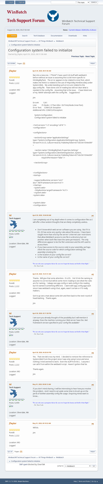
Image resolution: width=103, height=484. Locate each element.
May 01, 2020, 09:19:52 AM (42, 423)
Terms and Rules (84, 481)
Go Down (11, 63)
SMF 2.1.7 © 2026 (11, 481)
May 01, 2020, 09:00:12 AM (42, 384)
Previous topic (77, 56)
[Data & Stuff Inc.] (10, 86)
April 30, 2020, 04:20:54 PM (42, 352)
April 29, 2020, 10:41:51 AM (42, 274)
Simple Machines (23, 481)
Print (93, 63)
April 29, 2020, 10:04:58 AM (42, 215)
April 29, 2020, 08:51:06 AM (42, 71)
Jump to (60, 466)
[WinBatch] (10, 240)
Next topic (90, 56)
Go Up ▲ (95, 481)
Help (75, 481)
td (10, 215)
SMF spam (23, 464)
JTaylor (12, 70)
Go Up (10, 452)
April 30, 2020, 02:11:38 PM (42, 313)
